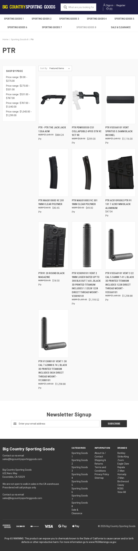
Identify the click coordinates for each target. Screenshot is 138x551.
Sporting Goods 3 (69, 18)
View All (121, 492)
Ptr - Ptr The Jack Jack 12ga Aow (52, 129)
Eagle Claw (123, 463)
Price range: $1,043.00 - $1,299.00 (19, 113)
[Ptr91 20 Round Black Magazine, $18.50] (53, 245)
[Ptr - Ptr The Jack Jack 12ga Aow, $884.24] (53, 99)
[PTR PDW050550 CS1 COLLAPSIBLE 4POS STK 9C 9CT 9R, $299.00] (87, 99)
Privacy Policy (102, 474)
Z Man (120, 478)
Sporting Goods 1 (14, 18)
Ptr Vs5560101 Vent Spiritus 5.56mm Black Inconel (118, 131)
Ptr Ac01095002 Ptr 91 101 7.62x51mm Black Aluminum (118, 204)
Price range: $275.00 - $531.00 (18, 87)
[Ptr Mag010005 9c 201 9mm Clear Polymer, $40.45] (53, 172)
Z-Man (121, 470)
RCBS (120, 488)
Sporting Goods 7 (52, 27)
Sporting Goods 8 (86, 27)
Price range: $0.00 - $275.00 (16, 79)
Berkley (121, 453)
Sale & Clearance (121, 27)
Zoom (120, 460)
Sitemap (99, 478)
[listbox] (60, 68)
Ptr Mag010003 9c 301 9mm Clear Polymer (85, 202)
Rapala (121, 467)
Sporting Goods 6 (17, 27)
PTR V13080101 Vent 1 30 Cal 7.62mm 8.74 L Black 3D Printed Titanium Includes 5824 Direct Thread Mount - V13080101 (52, 371)
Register (120, 5)
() (110, 9)
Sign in (109, 5)
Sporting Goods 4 (97, 18)
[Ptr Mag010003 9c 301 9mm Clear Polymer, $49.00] (87, 172)
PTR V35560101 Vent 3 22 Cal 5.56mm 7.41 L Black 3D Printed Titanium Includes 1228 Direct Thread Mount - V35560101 (119, 283)
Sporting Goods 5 (124, 18)
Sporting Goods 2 (41, 18)
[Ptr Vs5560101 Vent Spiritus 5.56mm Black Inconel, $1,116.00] (120, 99)
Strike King (123, 456)
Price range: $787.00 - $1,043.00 (18, 104)
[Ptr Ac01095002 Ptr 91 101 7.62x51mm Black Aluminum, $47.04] (120, 172)
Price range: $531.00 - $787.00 (18, 96)
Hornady (121, 474)
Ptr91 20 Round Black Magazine (51, 275)
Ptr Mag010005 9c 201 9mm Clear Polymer (51, 202)
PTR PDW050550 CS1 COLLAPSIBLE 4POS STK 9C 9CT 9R (86, 131)
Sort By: (44, 68)
